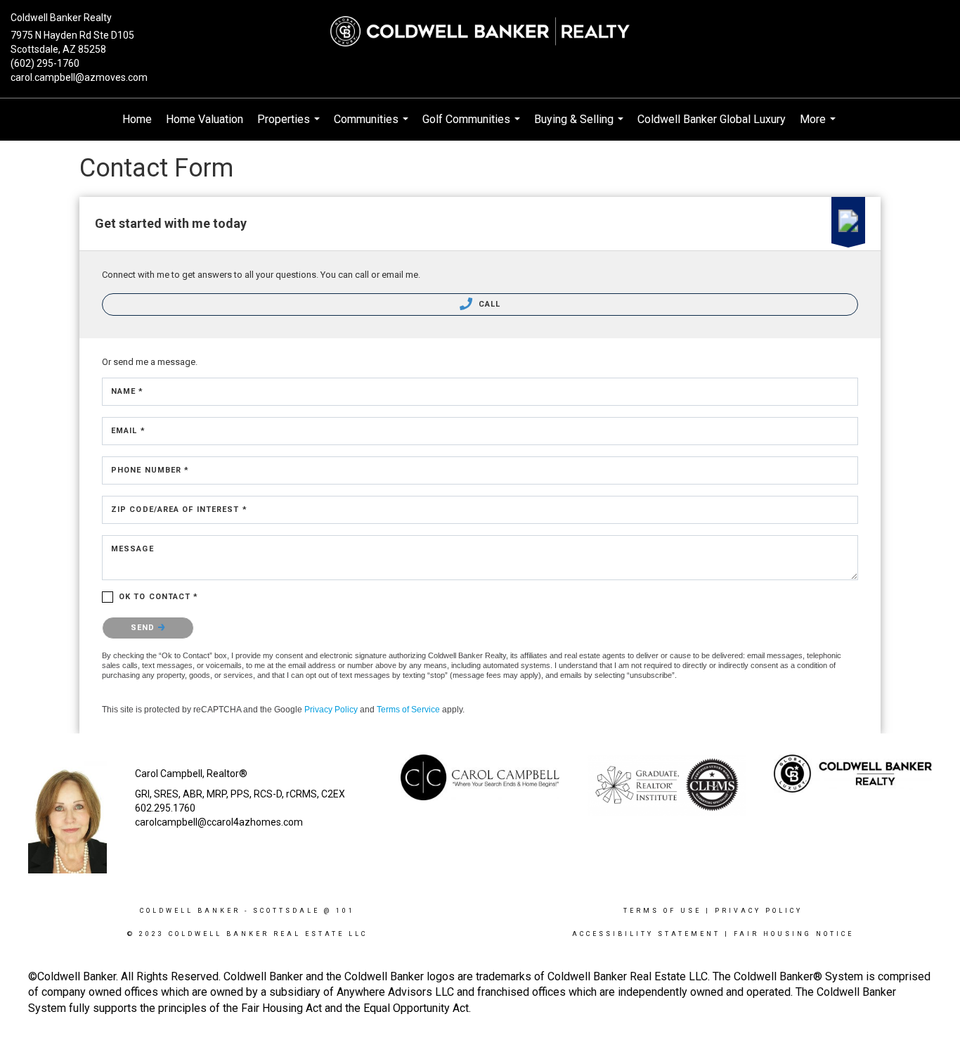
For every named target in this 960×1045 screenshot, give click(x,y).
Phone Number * (150, 470)
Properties (290, 127)
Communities (373, 127)
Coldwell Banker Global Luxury (711, 119)
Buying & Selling (580, 127)
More (819, 127)
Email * (128, 430)
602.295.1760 (165, 808)
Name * (127, 391)
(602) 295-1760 (45, 63)
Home (137, 119)
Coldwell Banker (190, 910)
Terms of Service (408, 709)
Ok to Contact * (159, 596)
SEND (144, 627)
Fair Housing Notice (794, 933)
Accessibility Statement (646, 933)
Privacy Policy (331, 709)
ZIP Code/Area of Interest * (179, 509)
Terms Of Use (662, 910)
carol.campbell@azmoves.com (79, 77)
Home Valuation (204, 119)
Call (488, 304)
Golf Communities (473, 127)
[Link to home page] (479, 32)
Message (132, 548)
